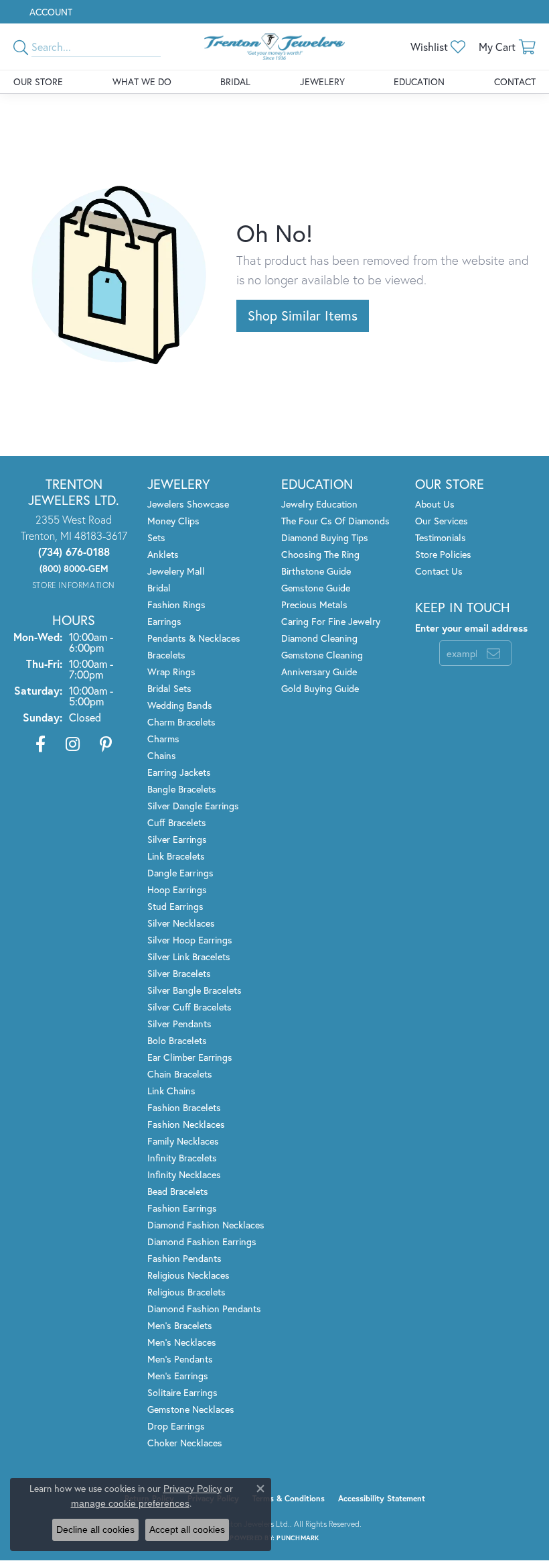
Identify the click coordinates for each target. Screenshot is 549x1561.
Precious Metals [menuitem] (314, 604)
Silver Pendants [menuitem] (179, 1023)
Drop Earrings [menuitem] (176, 1426)
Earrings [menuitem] (164, 621)
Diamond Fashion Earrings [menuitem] (201, 1241)
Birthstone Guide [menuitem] (316, 571)
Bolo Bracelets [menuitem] (177, 1040)
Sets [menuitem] (156, 537)
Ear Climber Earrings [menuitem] (189, 1057)
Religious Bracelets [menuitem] (186, 1291)
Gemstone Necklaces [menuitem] (190, 1409)
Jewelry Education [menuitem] (319, 504)
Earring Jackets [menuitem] (179, 772)
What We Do (141, 81)
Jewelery (322, 81)
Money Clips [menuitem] (173, 520)
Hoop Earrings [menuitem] (177, 889)
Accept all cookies (187, 1529)
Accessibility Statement (381, 1498)
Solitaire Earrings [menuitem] (182, 1392)
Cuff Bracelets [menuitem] (176, 822)
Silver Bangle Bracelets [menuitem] (194, 990)
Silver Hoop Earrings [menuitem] (189, 939)
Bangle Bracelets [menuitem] (181, 789)
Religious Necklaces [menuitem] (188, 1275)
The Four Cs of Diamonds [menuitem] (335, 520)
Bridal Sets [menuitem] (169, 688)
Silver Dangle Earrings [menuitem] (193, 805)
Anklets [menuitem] (163, 554)
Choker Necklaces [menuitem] (184, 1442)
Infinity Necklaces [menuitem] (184, 1174)
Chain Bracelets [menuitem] (179, 1073)
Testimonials (440, 537)
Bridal (235, 81)
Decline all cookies (95, 1529)
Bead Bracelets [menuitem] (177, 1191)
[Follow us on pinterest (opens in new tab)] (106, 744)
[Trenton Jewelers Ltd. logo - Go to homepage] (274, 46)
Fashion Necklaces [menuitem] (186, 1124)
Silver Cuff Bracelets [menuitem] (189, 1006)
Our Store (38, 81)
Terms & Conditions (288, 1498)
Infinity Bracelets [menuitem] (182, 1157)
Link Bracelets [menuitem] (176, 856)
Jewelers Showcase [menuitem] (188, 504)
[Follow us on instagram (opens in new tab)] (72, 744)
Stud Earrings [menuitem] (175, 906)
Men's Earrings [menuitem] (177, 1375)
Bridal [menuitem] (159, 587)
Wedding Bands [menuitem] (179, 705)
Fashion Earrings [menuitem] (182, 1208)
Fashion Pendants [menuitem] (184, 1258)
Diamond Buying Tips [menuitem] (324, 537)
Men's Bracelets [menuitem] (179, 1325)
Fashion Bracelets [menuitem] (184, 1107)
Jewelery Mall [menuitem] (176, 571)
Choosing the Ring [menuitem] (320, 554)
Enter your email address (471, 628)
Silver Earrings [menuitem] (177, 839)
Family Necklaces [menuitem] (183, 1141)
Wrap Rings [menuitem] (171, 671)
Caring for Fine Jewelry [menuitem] (330, 621)
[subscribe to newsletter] (493, 653)
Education (419, 81)
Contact (515, 81)
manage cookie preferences (130, 1503)
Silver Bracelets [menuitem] (179, 973)
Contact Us (439, 571)
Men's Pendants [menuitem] (180, 1358)
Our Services (441, 520)
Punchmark (298, 1538)
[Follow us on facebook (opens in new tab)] (40, 744)
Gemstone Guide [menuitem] (315, 587)
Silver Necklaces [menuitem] (181, 923)
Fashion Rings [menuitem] (176, 604)
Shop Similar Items (303, 315)
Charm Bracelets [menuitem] (181, 721)
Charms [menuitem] (163, 738)
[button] (49, 11)
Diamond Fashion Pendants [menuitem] (204, 1308)
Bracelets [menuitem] (166, 654)
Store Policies (443, 554)
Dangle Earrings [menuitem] (180, 872)
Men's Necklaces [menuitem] (181, 1342)
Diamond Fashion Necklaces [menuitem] (205, 1224)
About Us (435, 504)
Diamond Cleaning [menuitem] (319, 638)
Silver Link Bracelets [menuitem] (188, 956)
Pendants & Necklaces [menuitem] (193, 638)
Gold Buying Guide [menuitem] (320, 688)
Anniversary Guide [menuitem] (319, 671)
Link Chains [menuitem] (171, 1090)
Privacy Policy (192, 1488)
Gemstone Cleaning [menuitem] (322, 654)
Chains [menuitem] (161, 755)
